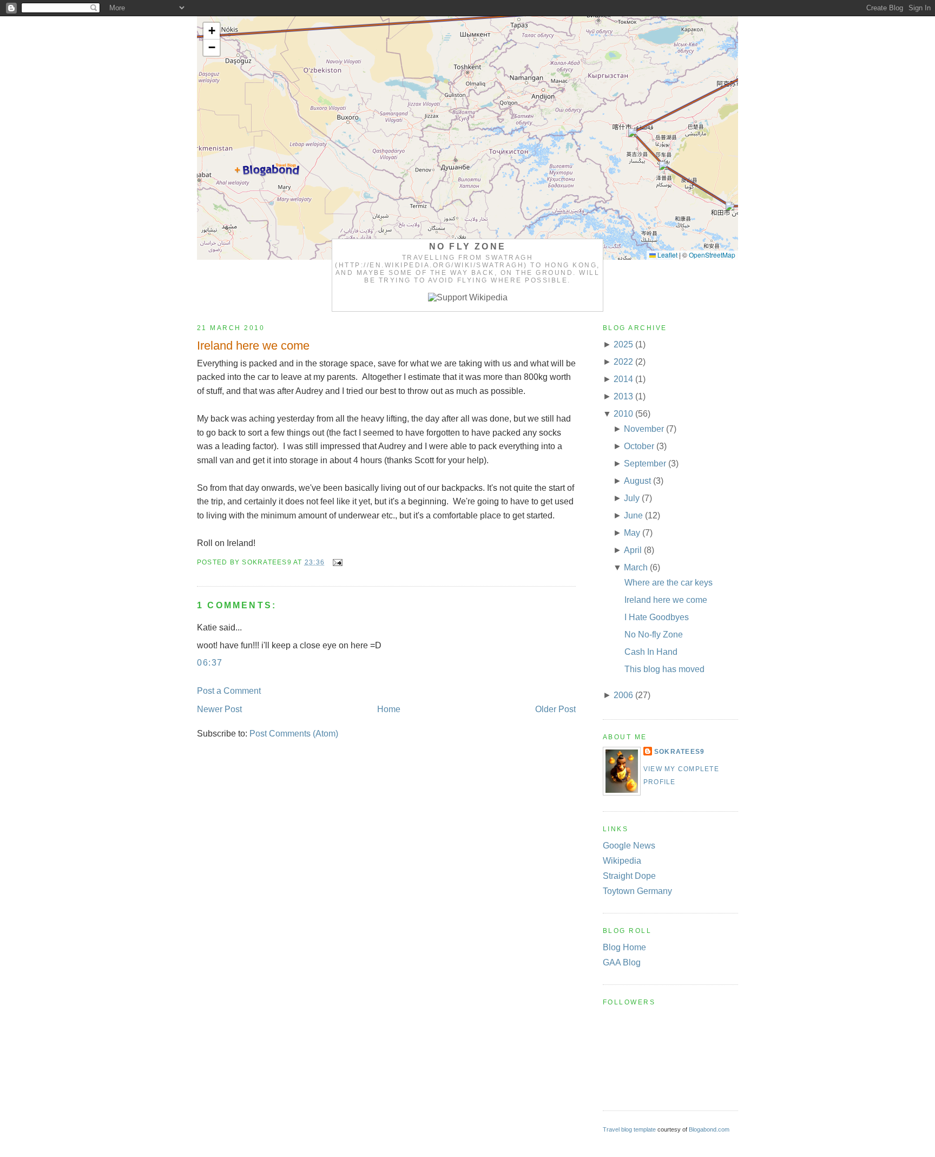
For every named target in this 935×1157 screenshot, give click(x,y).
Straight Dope (629, 875)
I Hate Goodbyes (656, 617)
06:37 (210, 662)
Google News (629, 845)
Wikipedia (622, 860)
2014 (623, 379)
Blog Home (624, 947)
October (639, 446)
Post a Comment (229, 690)
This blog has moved (664, 669)
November (644, 428)
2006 (623, 695)
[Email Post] (335, 562)
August (637, 480)
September (645, 463)
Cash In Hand (650, 651)
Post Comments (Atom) (293, 733)
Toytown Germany (637, 891)
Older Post (555, 709)
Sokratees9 (679, 751)
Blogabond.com (709, 1129)
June (633, 515)
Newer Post (219, 709)
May (632, 532)
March (636, 567)
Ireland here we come (253, 345)
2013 (623, 396)
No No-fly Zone (653, 634)
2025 (623, 344)
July (632, 498)
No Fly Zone (467, 246)
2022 (623, 361)
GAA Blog (622, 962)
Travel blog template (629, 1129)
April (633, 550)
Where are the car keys (668, 582)
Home (388, 709)
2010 (623, 413)
